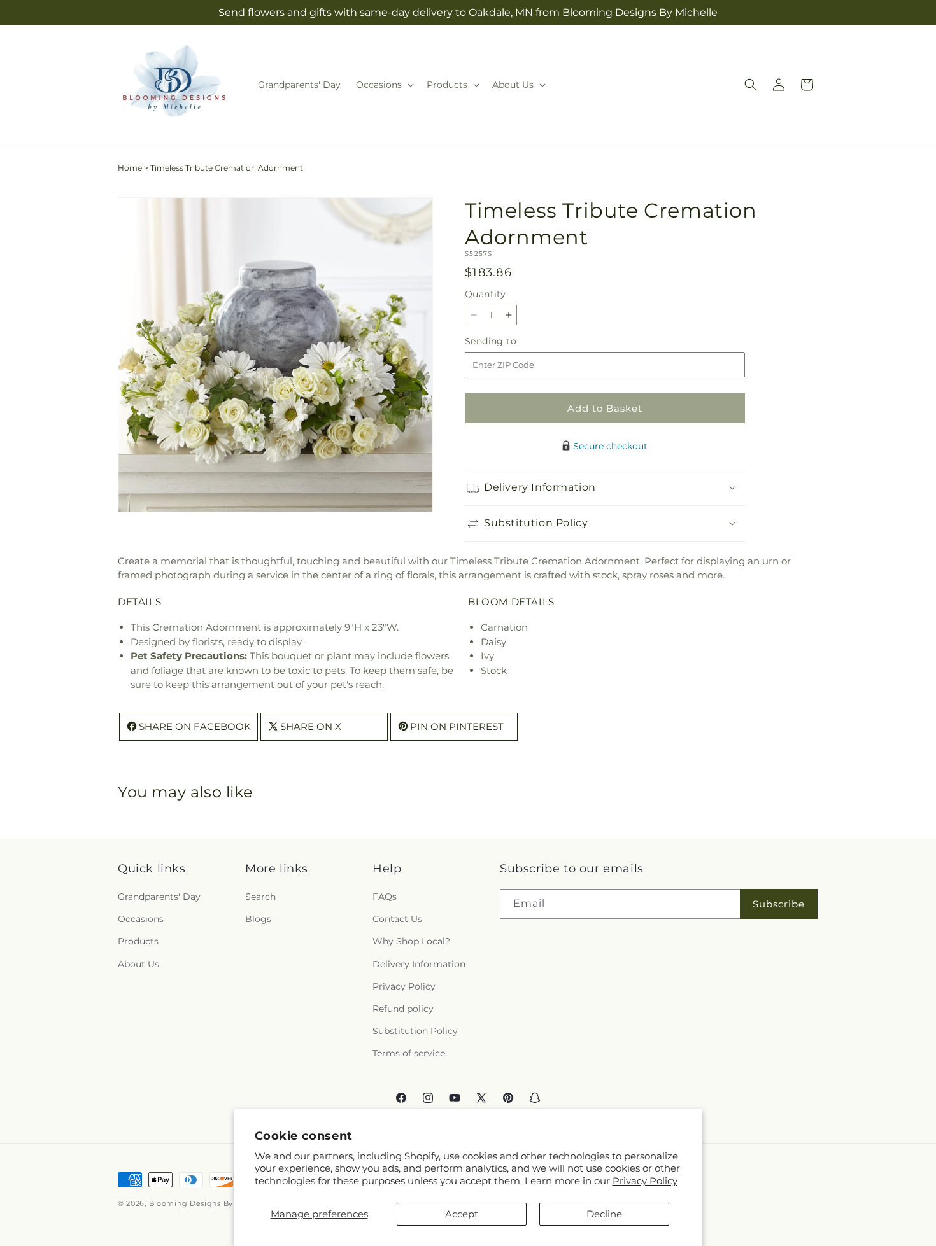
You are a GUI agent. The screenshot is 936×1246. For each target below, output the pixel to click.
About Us (138, 964)
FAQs (384, 897)
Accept (461, 1214)
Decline (604, 1214)
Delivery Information (418, 964)
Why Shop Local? (411, 942)
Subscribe (779, 904)
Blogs (258, 919)
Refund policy (403, 1009)
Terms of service (408, 1054)
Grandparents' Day (159, 897)
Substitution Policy (415, 1031)
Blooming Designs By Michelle (209, 1203)
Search (260, 897)
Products (138, 942)
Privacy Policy (645, 1181)
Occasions (141, 919)
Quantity (485, 294)
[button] (383, 84)
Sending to (510, 341)
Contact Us (397, 919)
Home (130, 167)
